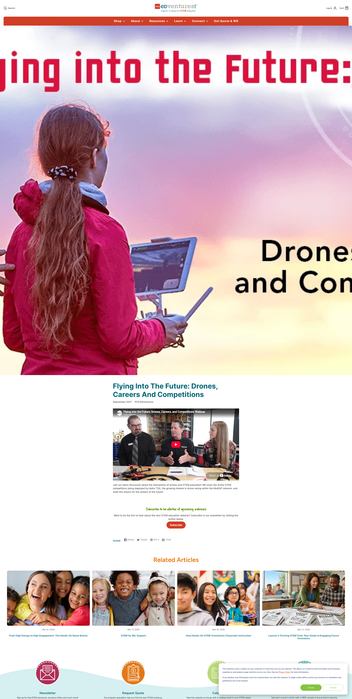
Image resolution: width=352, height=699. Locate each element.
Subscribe (176, 525)
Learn (178, 21)
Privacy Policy (285, 672)
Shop (118, 21)
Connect (198, 21)
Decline (333, 687)
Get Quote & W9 (226, 21)
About (135, 21)
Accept (311, 687)
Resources (157, 21)
